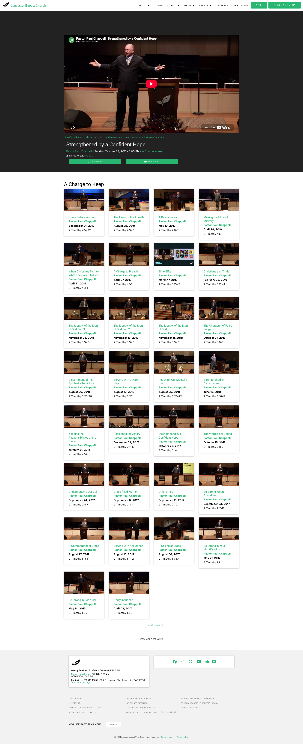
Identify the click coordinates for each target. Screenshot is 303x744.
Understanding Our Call (83, 491)
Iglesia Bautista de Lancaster (140, 707)
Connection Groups (81, 674)
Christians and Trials (216, 271)
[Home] (5, 4)
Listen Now (96, 161)
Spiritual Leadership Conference (197, 698)
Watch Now (153, 161)
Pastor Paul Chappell (79, 151)
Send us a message (80, 682)
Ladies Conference (190, 707)
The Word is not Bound (218, 433)
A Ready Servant (169, 217)
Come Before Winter (81, 217)
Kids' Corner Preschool (137, 703)
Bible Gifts (165, 271)
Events (204, 5)
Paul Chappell (76, 698)
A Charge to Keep (153, 151)
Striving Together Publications (85, 707)
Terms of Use (166, 736)
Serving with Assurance (128, 545)
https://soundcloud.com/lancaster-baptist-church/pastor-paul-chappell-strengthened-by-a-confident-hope (114, 137)
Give (259, 5)
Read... (89, 155)
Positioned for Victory (127, 433)
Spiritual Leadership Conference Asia (199, 703)
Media (188, 5)
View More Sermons (151, 639)
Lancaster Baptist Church (28, 5)
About (143, 5)
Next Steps (241, 5)
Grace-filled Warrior (126, 491)
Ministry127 (74, 703)
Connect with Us (166, 5)
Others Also (166, 491)
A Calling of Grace (170, 545)
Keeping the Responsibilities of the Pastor (82, 437)
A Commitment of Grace (84, 545)
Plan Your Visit (284, 5)
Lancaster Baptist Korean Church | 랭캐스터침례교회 (150, 712)
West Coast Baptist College (83, 712)
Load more (153, 625)
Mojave (113, 724)
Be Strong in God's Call (83, 600)
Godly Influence (123, 600)
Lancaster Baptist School (138, 698)
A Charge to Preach (126, 271)
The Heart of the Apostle (129, 217)
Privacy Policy (182, 736)
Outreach (222, 5)
